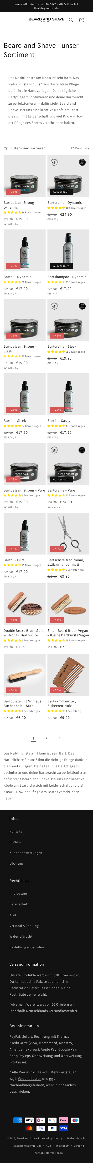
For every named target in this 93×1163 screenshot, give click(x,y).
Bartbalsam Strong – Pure (24, 490)
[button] (9, 20)
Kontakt (16, 831)
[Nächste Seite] (59, 738)
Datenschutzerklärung (27, 1145)
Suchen (15, 842)
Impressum (18, 893)
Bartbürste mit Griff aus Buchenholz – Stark (22, 703)
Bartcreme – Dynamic (64, 202)
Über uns (17, 863)
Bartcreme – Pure (61, 490)
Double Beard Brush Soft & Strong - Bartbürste (23, 632)
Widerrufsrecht (21, 936)
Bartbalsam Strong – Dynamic (20, 204)
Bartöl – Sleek (15, 420)
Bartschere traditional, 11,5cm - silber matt (65, 562)
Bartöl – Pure (14, 560)
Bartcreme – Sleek (61, 346)
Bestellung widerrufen (27, 947)
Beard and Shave (27, 1138)
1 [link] (34, 738)
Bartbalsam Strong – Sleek (20, 348)
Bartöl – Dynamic (17, 276)
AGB (13, 915)
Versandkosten (29, 1078)
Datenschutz (19, 904)
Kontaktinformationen (49, 1152)
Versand (79, 1145)
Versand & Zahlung (24, 926)
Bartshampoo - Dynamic (67, 276)
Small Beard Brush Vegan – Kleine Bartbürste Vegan (68, 632)
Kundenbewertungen (26, 853)
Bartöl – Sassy (58, 420)
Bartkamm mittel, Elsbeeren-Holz (61, 703)
